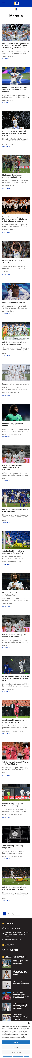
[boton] (3, 3)
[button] (29, 1023)
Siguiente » (15, 914)
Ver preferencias (16, 1052)
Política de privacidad (18, 1056)
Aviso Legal (26, 1056)
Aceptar (16, 1042)
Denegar (16, 1047)
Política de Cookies (7, 1056)
